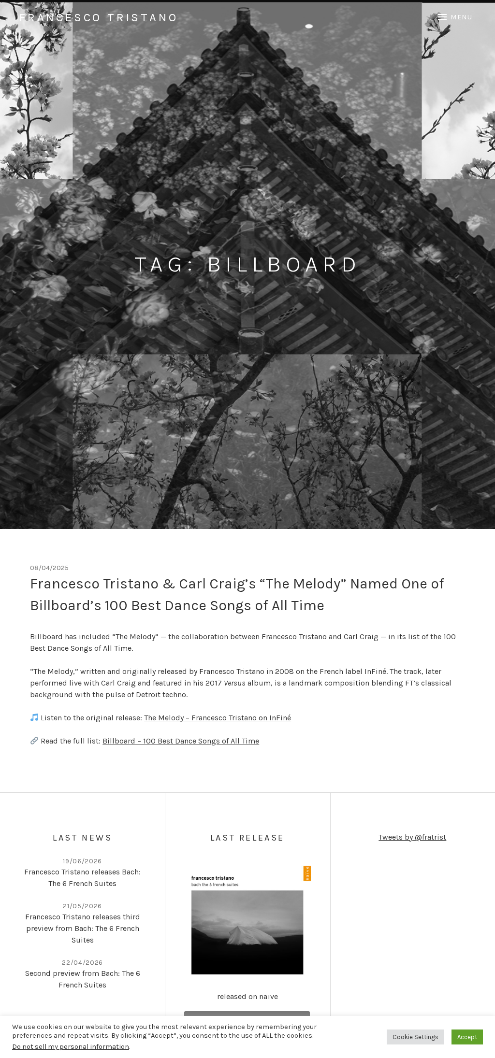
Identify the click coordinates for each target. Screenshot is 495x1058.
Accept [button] (467, 1037)
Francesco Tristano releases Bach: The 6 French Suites (82, 877)
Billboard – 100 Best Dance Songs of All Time (180, 740)
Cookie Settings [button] (415, 1037)
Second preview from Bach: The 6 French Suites (82, 979)
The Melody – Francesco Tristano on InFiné (217, 717)
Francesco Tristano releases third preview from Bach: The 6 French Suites (82, 928)
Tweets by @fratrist (412, 837)
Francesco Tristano (98, 17)
